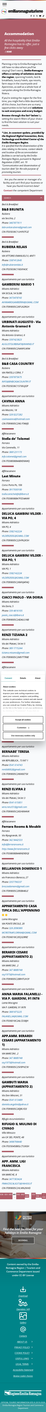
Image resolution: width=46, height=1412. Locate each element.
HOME (9, 51)
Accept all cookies (23, 720)
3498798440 (15, 1141)
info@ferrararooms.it (12, 844)
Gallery (23, 1322)
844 (26, 1196)
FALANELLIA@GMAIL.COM (15, 1016)
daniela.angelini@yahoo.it (15, 1104)
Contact (8, 190)
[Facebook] (31, 16)
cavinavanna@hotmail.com (16, 419)
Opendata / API (23, 1309)
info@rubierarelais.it (12, 264)
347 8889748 (15, 970)
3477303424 (15, 1179)
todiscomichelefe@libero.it (15, 494)
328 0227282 (15, 414)
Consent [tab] (8, 678)
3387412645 (15, 260)
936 (37, 1196)
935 (33, 1194)
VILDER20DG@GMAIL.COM (15, 535)
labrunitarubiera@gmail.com (17, 227)
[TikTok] (43, 16)
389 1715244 (15, 648)
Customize (21, 728)
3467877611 (15, 222)
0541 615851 (15, 802)
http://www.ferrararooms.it (16, 849)
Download (23, 1295)
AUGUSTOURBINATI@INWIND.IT (18, 344)
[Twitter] (37, 16)
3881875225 (15, 1011)
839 (6, 1194)
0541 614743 (15, 765)
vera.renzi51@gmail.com (14, 807)
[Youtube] (40, 16)
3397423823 (15, 339)
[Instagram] (34, 16)
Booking (22, 1240)
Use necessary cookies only (23, 735)
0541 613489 (15, 1099)
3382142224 (15, 531)
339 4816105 (15, 610)
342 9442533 (15, 840)
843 (22, 1194)
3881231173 (15, 452)
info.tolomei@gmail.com (14, 456)
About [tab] (37, 678)
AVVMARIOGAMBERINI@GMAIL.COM (20, 302)
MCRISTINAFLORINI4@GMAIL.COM (19, 932)
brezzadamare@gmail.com (15, 886)
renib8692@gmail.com (13, 769)
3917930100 (15, 489)
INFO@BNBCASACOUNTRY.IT (16, 381)
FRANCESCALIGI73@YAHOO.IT (17, 1183)
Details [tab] (23, 678)
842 (18, 1194)
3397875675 (15, 377)
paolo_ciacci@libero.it (13, 615)
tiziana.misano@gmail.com (15, 652)
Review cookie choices (23, 1376)
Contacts (23, 1335)
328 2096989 (15, 928)
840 (10, 1194)
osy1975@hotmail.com (13, 974)
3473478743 (15, 297)
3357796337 (15, 882)
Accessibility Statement (23, 1369)
